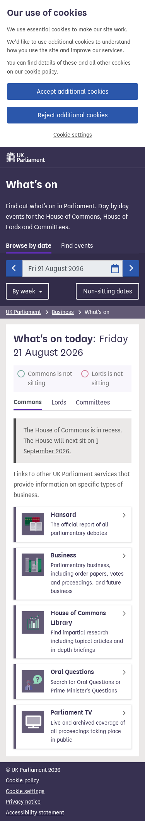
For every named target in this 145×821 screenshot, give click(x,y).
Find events (77, 245)
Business (63, 312)
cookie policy (40, 72)
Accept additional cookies (72, 91)
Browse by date (28, 246)
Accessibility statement (35, 812)
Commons (28, 402)
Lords (58, 402)
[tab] (28, 247)
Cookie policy (22, 780)
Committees (93, 402)
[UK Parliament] (26, 157)
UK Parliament (23, 312)
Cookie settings (72, 135)
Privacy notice (23, 802)
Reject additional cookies (72, 115)
